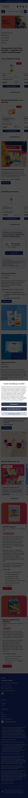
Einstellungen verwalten (14, 413)
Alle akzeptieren (14, 404)
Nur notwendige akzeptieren (14, 409)
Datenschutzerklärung (14, 399)
